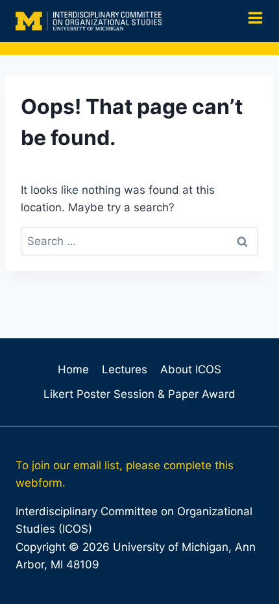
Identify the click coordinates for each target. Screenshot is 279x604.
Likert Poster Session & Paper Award (139, 394)
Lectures (124, 369)
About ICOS (190, 369)
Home (73, 369)
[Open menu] (250, 21)
